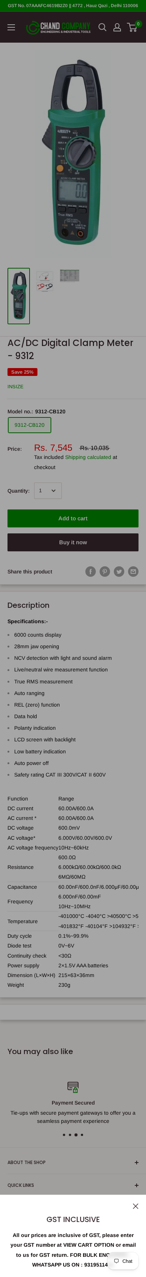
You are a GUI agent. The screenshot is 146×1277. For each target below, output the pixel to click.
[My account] (117, 27)
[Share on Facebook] (90, 571)
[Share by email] (133, 571)
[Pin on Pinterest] (105, 571)
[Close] (136, 1205)
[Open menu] (11, 27)
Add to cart (73, 518)
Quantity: (18, 491)
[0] (132, 27)
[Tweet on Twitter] (119, 571)
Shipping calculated (88, 457)
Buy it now (73, 542)
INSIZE (15, 386)
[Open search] (102, 27)
